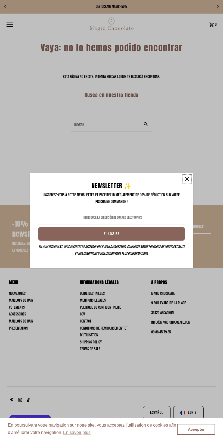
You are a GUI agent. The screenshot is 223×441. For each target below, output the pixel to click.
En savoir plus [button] (77, 432)
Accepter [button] (196, 429)
